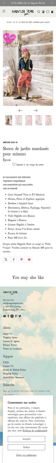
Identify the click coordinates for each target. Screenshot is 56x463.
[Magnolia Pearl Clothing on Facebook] (8, 317)
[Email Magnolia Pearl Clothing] (4, 317)
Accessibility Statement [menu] (13, 377)
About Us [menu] (7, 333)
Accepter (26, 438)
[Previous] (20, 110)
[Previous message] (4, 3)
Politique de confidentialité (35, 430)
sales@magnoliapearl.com (13, 303)
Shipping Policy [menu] (10, 373)
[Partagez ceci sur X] (6, 259)
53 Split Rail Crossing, (12, 306)
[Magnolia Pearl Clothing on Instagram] (12, 317)
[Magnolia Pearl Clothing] (23, 13)
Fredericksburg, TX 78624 (14, 309)
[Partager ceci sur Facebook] (14, 259)
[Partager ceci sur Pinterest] (21, 259)
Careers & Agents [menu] (11, 341)
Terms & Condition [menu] (12, 348)
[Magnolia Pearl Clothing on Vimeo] (19, 317)
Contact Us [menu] (8, 366)
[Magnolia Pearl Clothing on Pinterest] (15, 317)
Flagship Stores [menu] (10, 337)
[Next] (35, 110)
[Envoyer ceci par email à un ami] (29, 259)
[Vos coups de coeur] (48, 12)
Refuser (26, 447)
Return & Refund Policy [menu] (14, 369)
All (17, 22)
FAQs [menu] (6, 362)
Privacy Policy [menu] (10, 345)
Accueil (9, 22)
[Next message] (51, 3)
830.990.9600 (8, 300)
